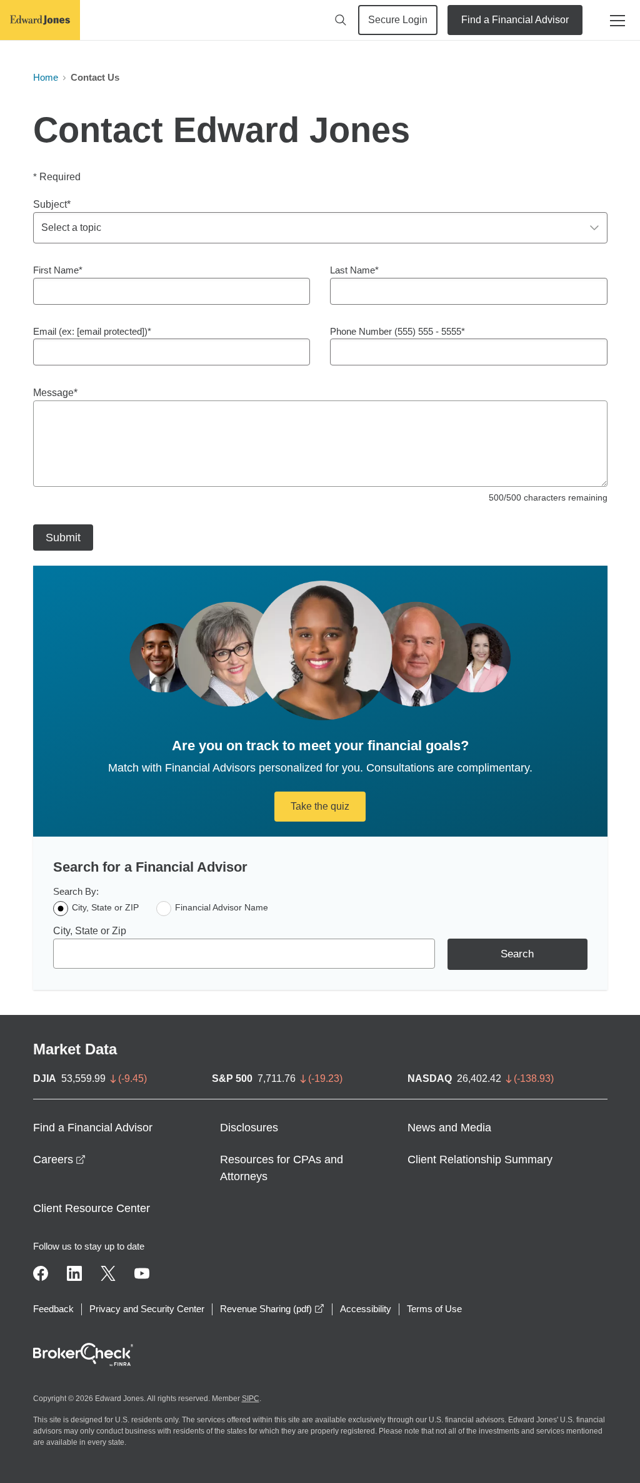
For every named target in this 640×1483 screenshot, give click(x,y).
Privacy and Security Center (146, 1308)
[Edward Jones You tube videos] (141, 1273)
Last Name (352, 270)
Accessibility (365, 1308)
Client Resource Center (91, 1208)
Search (517, 954)
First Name (56, 270)
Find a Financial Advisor (515, 19)
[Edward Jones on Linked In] (74, 1273)
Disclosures (249, 1127)
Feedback (53, 1308)
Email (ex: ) (90, 331)
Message (53, 392)
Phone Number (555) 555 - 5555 (395, 331)
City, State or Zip (89, 930)
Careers (59, 1159)
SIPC (250, 1398)
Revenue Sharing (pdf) (272, 1308)
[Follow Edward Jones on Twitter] (108, 1273)
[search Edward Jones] (340, 20)
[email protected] (110, 331)
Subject (50, 204)
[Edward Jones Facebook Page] (40, 1273)
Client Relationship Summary (480, 1159)
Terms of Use (434, 1308)
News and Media (449, 1127)
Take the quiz (320, 806)
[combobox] (244, 954)
